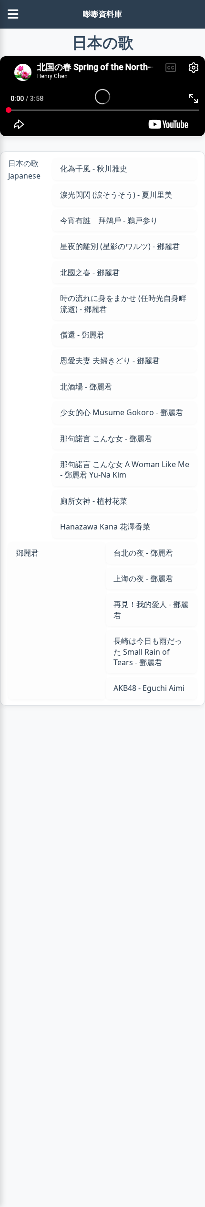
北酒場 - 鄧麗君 (86, 386)
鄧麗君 (27, 553)
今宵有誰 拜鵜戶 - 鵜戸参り (109, 220)
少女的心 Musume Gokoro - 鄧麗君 (121, 412)
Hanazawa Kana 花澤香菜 (105, 526)
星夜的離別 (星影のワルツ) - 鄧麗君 (120, 246)
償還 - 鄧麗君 (82, 334)
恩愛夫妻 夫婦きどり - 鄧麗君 (110, 360)
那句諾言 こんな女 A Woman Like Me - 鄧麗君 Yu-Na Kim (124, 469)
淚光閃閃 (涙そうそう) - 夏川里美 (116, 195)
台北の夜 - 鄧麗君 (143, 553)
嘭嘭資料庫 (103, 14)
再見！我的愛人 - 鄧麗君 (150, 609)
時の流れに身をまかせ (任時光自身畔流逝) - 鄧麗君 (123, 303)
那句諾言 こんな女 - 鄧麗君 (106, 438)
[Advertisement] (102, 838)
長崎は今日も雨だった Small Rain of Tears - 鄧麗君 (147, 652)
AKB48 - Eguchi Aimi (148, 688)
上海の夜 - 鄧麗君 (143, 578)
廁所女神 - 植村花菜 (93, 501)
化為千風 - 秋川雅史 (93, 168)
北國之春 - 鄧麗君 (90, 272)
